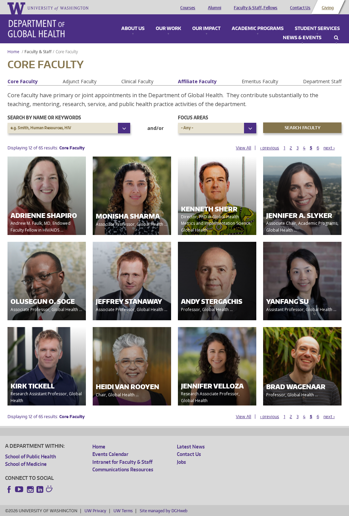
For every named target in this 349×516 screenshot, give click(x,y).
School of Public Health (30, 456)
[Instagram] (30, 489)
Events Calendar (110, 454)
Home (13, 52)
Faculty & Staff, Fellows (255, 8)
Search (336, 37)
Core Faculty (22, 81)
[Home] (36, 28)
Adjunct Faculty (79, 81)
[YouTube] (20, 489)
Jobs (181, 462)
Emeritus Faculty (260, 81)
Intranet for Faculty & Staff (122, 462)
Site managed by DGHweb (163, 510)
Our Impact (206, 28)
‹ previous (269, 147)
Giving (328, 8)
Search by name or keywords (44, 117)
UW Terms (123, 510)
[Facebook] (9, 489)
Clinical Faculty (137, 81)
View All (243, 147)
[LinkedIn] (40, 489)
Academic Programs (258, 28)
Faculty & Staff (38, 52)
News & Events (302, 37)
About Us (133, 28)
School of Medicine (26, 464)
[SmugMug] (50, 490)
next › (329, 147)
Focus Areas (193, 117)
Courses (187, 8)
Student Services (317, 28)
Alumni (214, 8)
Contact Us (300, 8)
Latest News (191, 446)
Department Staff (322, 81)
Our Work (168, 28)
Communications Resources (122, 469)
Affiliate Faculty (197, 81)
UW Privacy (95, 510)
